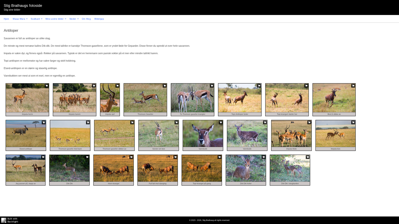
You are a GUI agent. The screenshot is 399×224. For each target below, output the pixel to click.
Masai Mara (19, 19)
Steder (72, 19)
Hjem (6, 19)
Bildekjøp (99, 19)
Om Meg (86, 19)
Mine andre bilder (55, 19)
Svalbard (35, 19)
